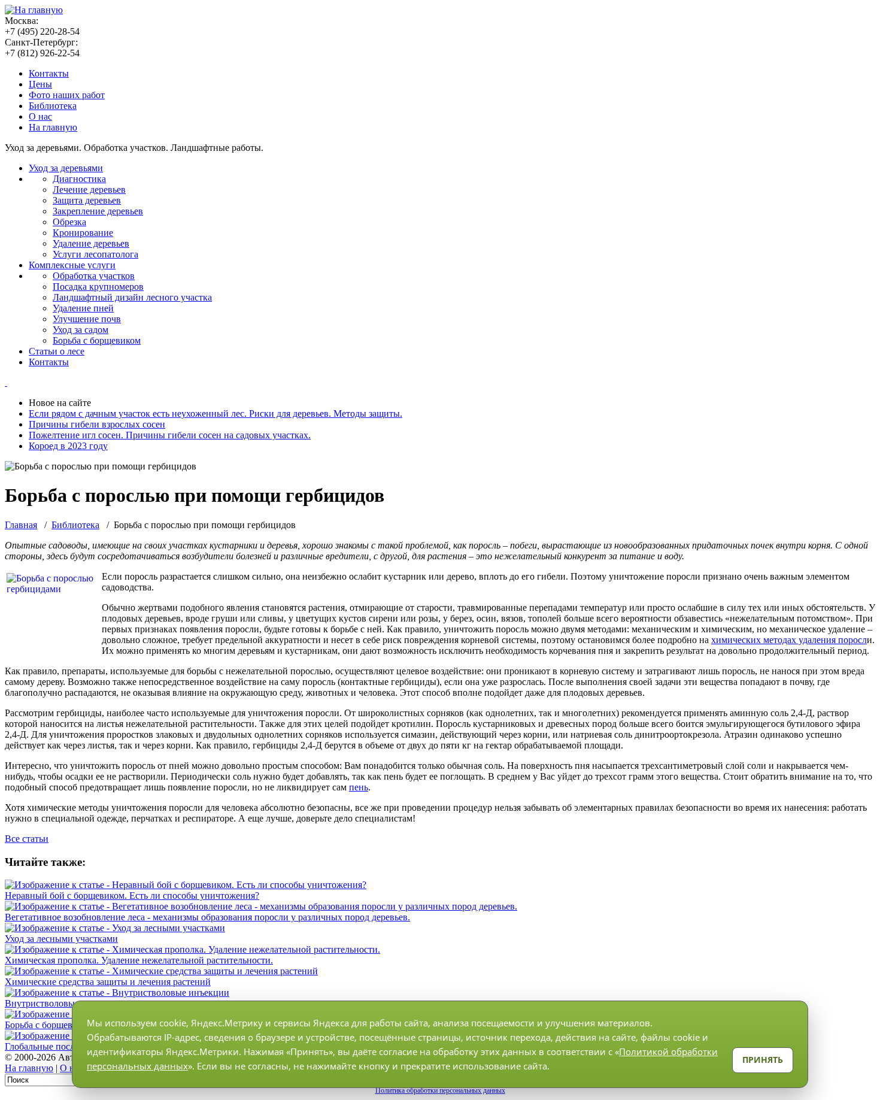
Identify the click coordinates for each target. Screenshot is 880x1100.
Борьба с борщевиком (97, 340)
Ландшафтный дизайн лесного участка (132, 297)
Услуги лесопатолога (95, 254)
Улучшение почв (87, 319)
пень (358, 787)
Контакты (49, 73)
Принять (762, 1059)
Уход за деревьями (66, 168)
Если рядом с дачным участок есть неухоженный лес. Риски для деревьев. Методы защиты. (215, 413)
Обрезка (69, 222)
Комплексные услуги (72, 265)
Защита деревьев (87, 200)
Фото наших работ (67, 95)
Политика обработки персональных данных (440, 1090)
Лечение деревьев (89, 189)
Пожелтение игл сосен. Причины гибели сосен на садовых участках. (170, 435)
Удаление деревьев (91, 243)
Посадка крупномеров (98, 286)
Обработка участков (94, 276)
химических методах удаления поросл (789, 640)
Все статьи (26, 839)
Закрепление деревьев (98, 211)
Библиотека (53, 106)
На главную (53, 127)
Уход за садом (80, 330)
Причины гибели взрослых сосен (97, 424)
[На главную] (34, 10)
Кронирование (83, 233)
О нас (40, 116)
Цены (40, 84)
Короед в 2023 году (68, 446)
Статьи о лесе (56, 351)
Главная (21, 525)
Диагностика (79, 179)
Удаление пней (83, 308)
